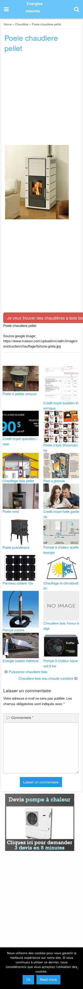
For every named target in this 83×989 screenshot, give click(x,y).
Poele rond (11, 511)
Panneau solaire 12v (18, 583)
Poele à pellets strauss (20, 393)
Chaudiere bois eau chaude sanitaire (45, 678)
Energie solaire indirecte (21, 660)
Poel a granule (54, 480)
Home (8, 24)
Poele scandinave (16, 547)
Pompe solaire (13, 630)
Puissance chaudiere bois (28, 671)
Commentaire (22, 717)
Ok (28, 979)
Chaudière (21, 24)
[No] (77, 968)
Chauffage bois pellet (18, 480)
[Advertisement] (41, 100)
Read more (48, 979)
